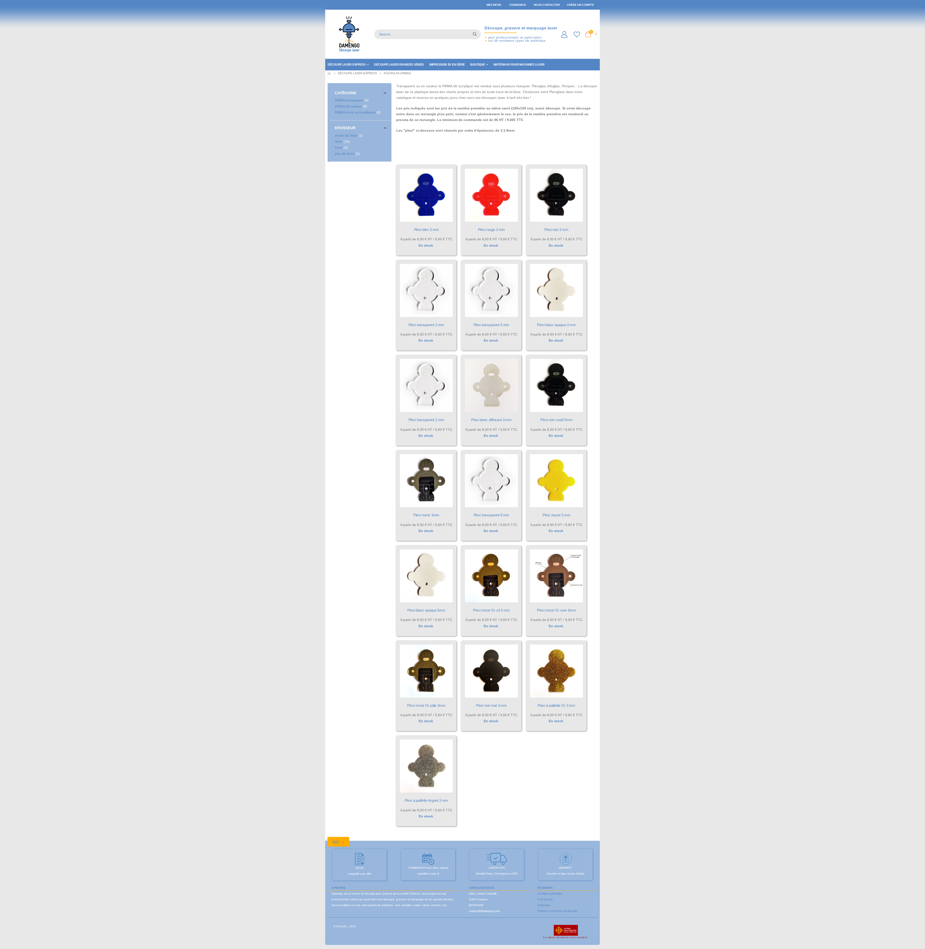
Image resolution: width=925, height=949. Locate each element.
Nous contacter (547, 4)
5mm (342, 147)
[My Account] (564, 34)
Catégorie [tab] (345, 93)
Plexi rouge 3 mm (491, 230)
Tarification (543, 905)
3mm (343, 141)
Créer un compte (580, 4)
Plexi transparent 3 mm (426, 325)
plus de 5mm (348, 153)
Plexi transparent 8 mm (491, 515)
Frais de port (545, 899)
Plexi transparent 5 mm (491, 325)
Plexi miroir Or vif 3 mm (491, 610)
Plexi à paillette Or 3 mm (556, 705)
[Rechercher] (474, 34)
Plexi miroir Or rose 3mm (556, 610)
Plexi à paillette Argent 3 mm (426, 800)
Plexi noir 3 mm (556, 230)
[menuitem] (348, 64)
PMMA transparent (352, 100)
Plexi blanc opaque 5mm (426, 610)
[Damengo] (349, 34)
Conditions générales (549, 893)
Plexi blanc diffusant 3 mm (491, 420)
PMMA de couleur (351, 106)
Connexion (517, 4)
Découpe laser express (357, 73)
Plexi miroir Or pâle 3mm (426, 705)
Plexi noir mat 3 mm (491, 705)
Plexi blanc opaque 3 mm (556, 325)
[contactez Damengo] (484, 910)
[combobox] (427, 34)
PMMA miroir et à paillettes (358, 112)
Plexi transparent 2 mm (426, 420)
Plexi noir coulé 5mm (556, 420)
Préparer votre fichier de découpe (557, 910)
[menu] (462, 64)
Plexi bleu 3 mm (426, 230)
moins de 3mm (349, 135)
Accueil (329, 73)
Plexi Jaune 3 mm (556, 515)
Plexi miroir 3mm (426, 515)
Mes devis (494, 4)
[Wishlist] (577, 34)
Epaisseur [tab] (345, 128)
